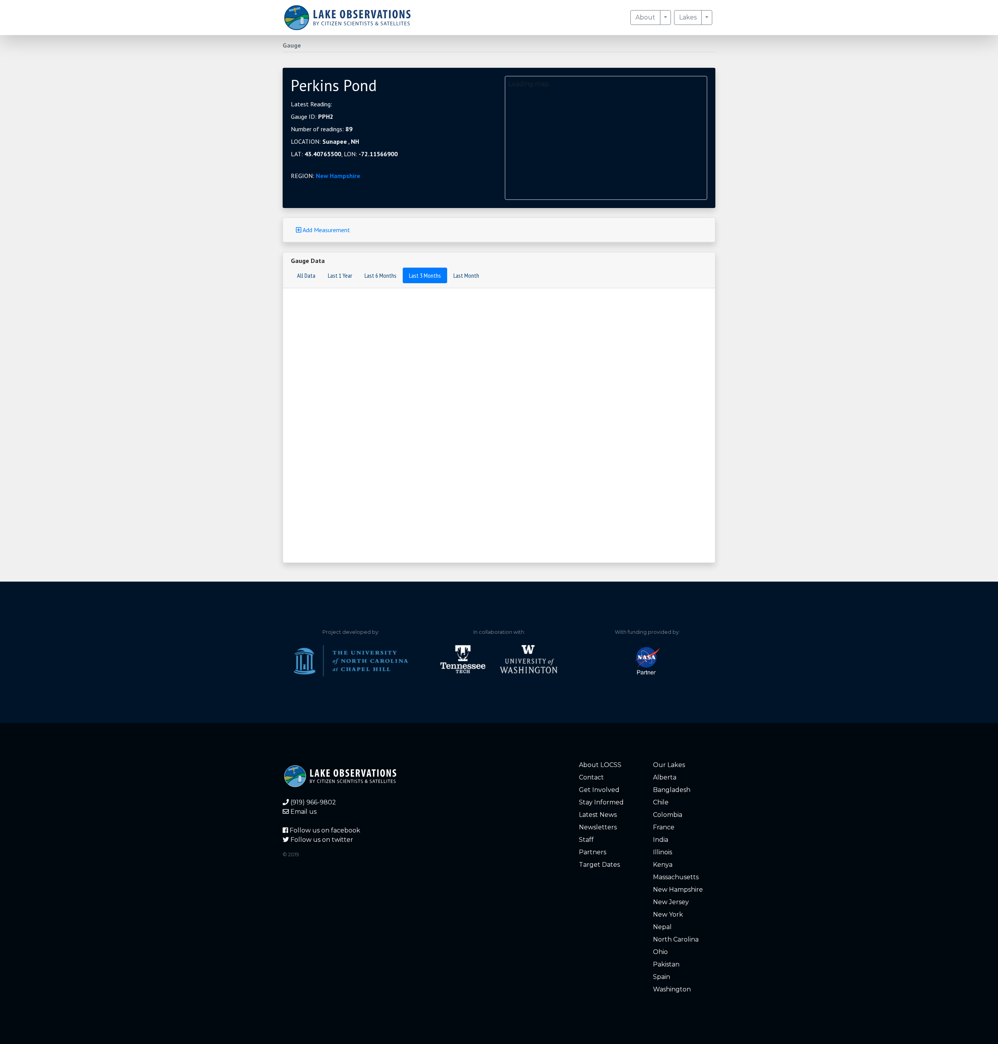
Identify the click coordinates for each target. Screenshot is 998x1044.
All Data (306, 275)
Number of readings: (321, 129)
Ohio (660, 952)
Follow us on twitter (321, 839)
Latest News (598, 814)
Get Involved (599, 790)
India (660, 839)
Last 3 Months (425, 275)
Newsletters (598, 827)
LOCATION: (325, 141)
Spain (661, 977)
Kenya (662, 864)
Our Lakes (669, 765)
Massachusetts (676, 877)
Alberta (664, 777)
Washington (672, 989)
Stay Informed (601, 802)
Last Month (466, 275)
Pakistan (666, 964)
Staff (586, 839)
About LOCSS (600, 765)
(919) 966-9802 (312, 802)
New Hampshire (338, 176)
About (645, 17)
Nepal (662, 927)
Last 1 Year (340, 275)
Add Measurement (325, 230)
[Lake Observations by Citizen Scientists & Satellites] (347, 17)
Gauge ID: (312, 116)
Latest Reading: (311, 104)
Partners (592, 852)
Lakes (688, 17)
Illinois (662, 852)
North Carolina (676, 939)
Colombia (667, 814)
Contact (591, 777)
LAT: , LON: (344, 154)
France (663, 827)
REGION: (325, 176)
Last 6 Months (380, 275)
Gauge (292, 45)
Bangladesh (671, 790)
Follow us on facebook (324, 830)
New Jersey (671, 902)
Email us (303, 811)
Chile (661, 802)
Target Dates (599, 864)
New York (668, 914)
